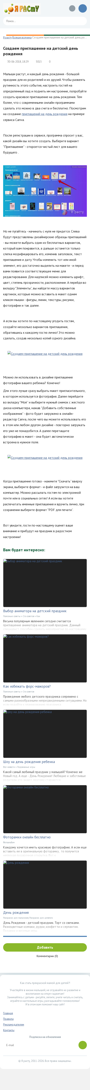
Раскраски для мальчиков (15, 917)
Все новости (9, 767)
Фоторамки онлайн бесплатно (27, 837)
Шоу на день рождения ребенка (29, 761)
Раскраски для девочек (41, 917)
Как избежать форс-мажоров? (27, 686)
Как (38, 616)
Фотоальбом (9, 842)
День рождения (16, 912)
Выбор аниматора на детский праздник (35, 611)
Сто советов (28, 616)
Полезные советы (12, 616)
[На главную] (22, 8)
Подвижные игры (26, 767)
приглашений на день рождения (44, 114)
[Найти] (81, 21)
